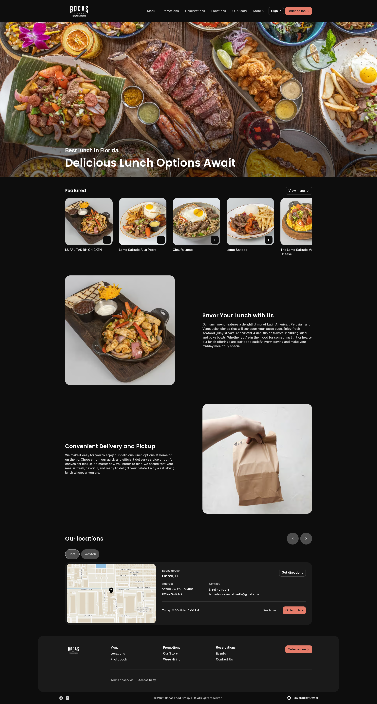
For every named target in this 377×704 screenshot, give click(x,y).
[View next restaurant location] (306, 539)
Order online (294, 610)
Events (221, 653)
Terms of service (122, 680)
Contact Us (224, 659)
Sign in (276, 11)
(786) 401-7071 (219, 590)
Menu (151, 11)
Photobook (118, 659)
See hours (270, 610)
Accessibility (147, 680)
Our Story (239, 11)
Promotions (170, 11)
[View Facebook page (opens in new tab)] (61, 698)
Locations (218, 11)
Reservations (195, 11)
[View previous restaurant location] (293, 539)
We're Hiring (171, 659)
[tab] (72, 554)
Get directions (292, 572)
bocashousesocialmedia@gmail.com (234, 594)
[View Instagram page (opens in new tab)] (67, 698)
